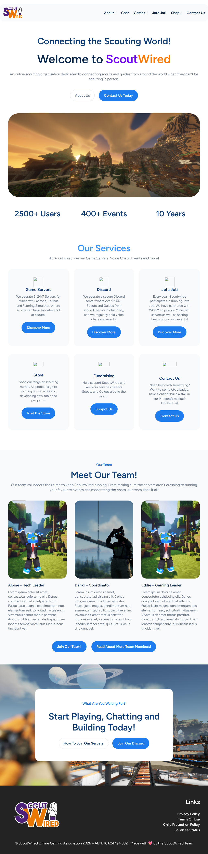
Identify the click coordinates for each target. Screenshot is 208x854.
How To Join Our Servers (83, 743)
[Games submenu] (146, 13)
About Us (82, 95)
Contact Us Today (118, 95)
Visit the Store (38, 413)
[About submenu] (115, 13)
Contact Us (169, 416)
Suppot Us (104, 409)
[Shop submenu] (181, 13)
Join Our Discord (131, 743)
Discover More (38, 327)
